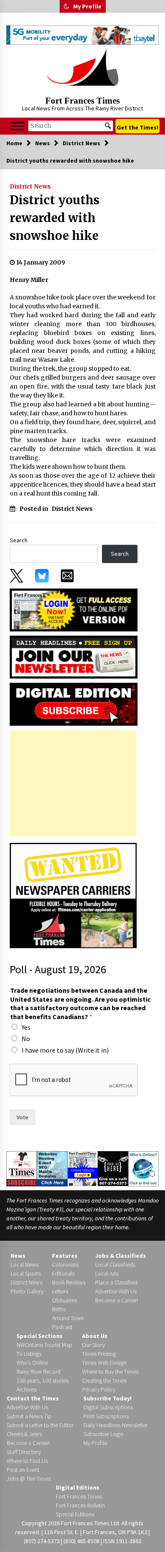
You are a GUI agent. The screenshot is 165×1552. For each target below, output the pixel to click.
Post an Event (23, 1469)
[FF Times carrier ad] (73, 895)
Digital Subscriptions (108, 1407)
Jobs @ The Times (29, 1478)
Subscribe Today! (107, 1398)
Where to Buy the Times (110, 1371)
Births (59, 1309)
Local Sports (26, 1273)
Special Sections (39, 1336)
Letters (60, 1291)
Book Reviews (68, 1282)
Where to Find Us (27, 1461)
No (26, 1038)
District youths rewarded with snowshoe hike (54, 217)
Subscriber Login (103, 1434)
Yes (26, 1027)
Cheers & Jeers (24, 1434)
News (18, 1255)
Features (64, 1255)
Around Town (68, 1318)
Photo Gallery (27, 1291)
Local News (24, 1264)
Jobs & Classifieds (120, 1255)
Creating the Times (104, 1380)
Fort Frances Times (82, 101)
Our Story (93, 1345)
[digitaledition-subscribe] (74, 703)
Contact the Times (33, 1398)
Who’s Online (32, 1362)
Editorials (63, 1273)
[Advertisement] (73, 783)
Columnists (65, 1264)
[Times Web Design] (52, 1168)
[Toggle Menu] (17, 126)
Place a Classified (116, 1282)
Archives (26, 1389)
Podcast (62, 1327)
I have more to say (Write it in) (65, 1050)
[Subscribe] (21, 1168)
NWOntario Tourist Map (44, 1345)
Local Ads (106, 1273)
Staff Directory (24, 1452)
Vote (22, 1117)
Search (19, 540)
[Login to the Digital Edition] (83, 1168)
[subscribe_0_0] (74, 609)
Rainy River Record (38, 1371)
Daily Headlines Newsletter (115, 1425)
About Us (94, 1336)
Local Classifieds (115, 1264)
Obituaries (64, 1300)
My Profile (87, 6)
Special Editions (75, 1514)
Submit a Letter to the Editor (40, 1425)
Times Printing (99, 1354)
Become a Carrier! (116, 1300)
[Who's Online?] (143, 1168)
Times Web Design (104, 1362)
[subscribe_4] (74, 656)
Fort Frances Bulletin (80, 1505)
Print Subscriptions (106, 1416)
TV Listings (28, 1354)
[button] (66, 6)
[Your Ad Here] (113, 1168)
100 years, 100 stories (42, 1380)
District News (30, 186)
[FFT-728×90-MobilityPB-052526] (82, 35)
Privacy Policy (99, 1389)
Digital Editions (77, 1487)
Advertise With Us (116, 1291)
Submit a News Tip (29, 1416)
